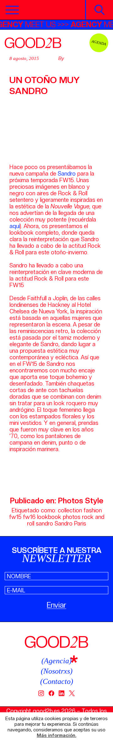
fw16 (29, 517)
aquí (14, 226)
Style (94, 500)
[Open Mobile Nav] (12, 10)
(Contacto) (56, 681)
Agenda (99, 42)
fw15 (15, 517)
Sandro (67, 173)
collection (70, 510)
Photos (70, 500)
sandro (44, 523)
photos (71, 517)
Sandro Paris (70, 523)
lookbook (49, 517)
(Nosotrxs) (57, 671)
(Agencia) (56, 661)
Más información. (56, 735)
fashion (92, 510)
